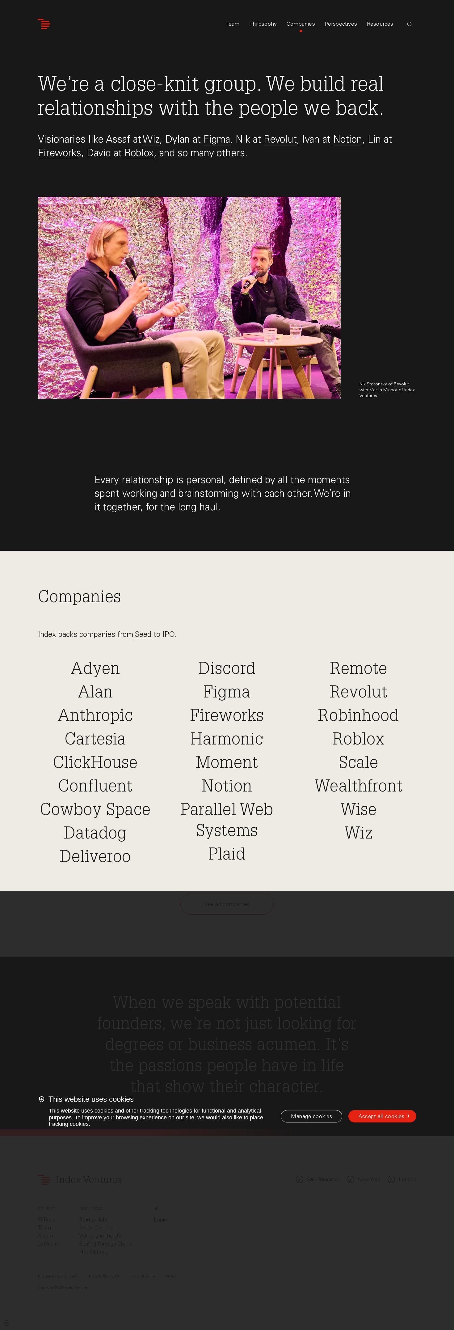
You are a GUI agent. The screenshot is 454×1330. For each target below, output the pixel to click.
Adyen (95, 670)
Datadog (95, 834)
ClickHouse (95, 764)
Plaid (227, 855)
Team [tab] (232, 23)
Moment (227, 764)
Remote (358, 670)
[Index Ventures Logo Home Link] (44, 24)
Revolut (280, 139)
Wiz (151, 139)
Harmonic (227, 740)
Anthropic (95, 717)
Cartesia (95, 740)
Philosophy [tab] (263, 23)
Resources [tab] (380, 23)
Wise (358, 811)
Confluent (95, 787)
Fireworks (59, 153)
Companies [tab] (301, 23)
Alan (95, 693)
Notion (347, 139)
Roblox (139, 153)
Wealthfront (358, 787)
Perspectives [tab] (341, 23)
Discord (227, 670)
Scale (358, 764)
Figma (217, 139)
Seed (143, 634)
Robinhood (358, 717)
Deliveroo (95, 858)
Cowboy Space (95, 811)
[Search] (409, 24)
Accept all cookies (381, 1116)
